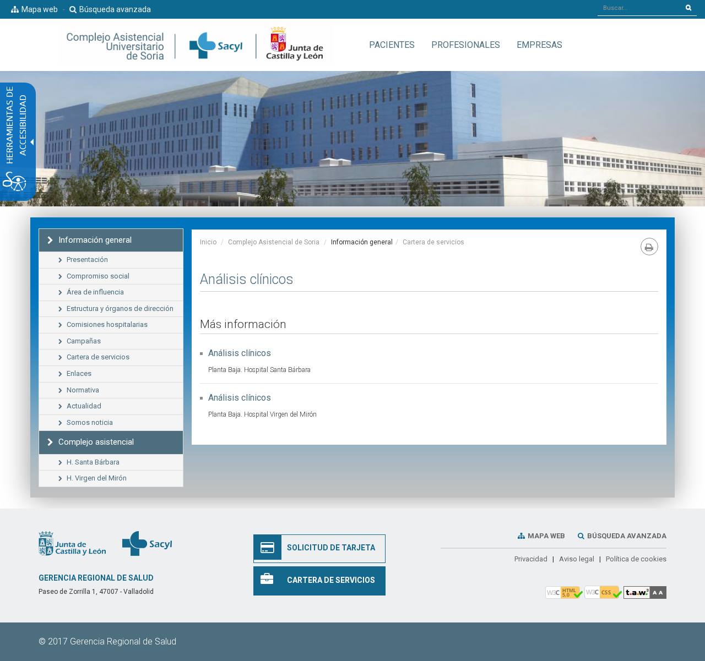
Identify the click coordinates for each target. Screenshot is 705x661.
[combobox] (639, 7)
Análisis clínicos (239, 353)
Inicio (208, 242)
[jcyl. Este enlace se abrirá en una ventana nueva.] (72, 543)
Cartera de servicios (433, 242)
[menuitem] (392, 45)
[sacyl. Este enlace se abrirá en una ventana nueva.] (147, 543)
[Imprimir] (649, 246)
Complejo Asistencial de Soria (273, 242)
